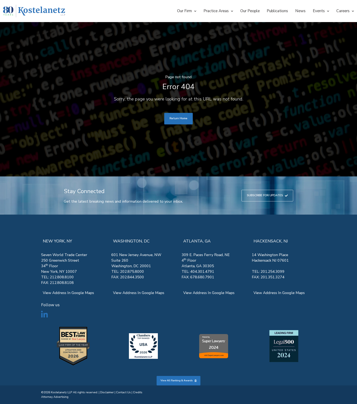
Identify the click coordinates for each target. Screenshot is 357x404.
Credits (137, 392)
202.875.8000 (132, 271)
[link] (34, 11)
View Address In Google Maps (68, 292)
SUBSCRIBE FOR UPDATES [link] (265, 195)
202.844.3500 (132, 277)
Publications (277, 11)
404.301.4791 (202, 271)
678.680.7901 (202, 277)
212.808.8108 (62, 282)
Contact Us (123, 392)
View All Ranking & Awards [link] (177, 380)
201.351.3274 (272, 277)
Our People (250, 11)
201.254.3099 (272, 271)
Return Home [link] (178, 118)
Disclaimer (107, 392)
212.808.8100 (62, 277)
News (300, 11)
